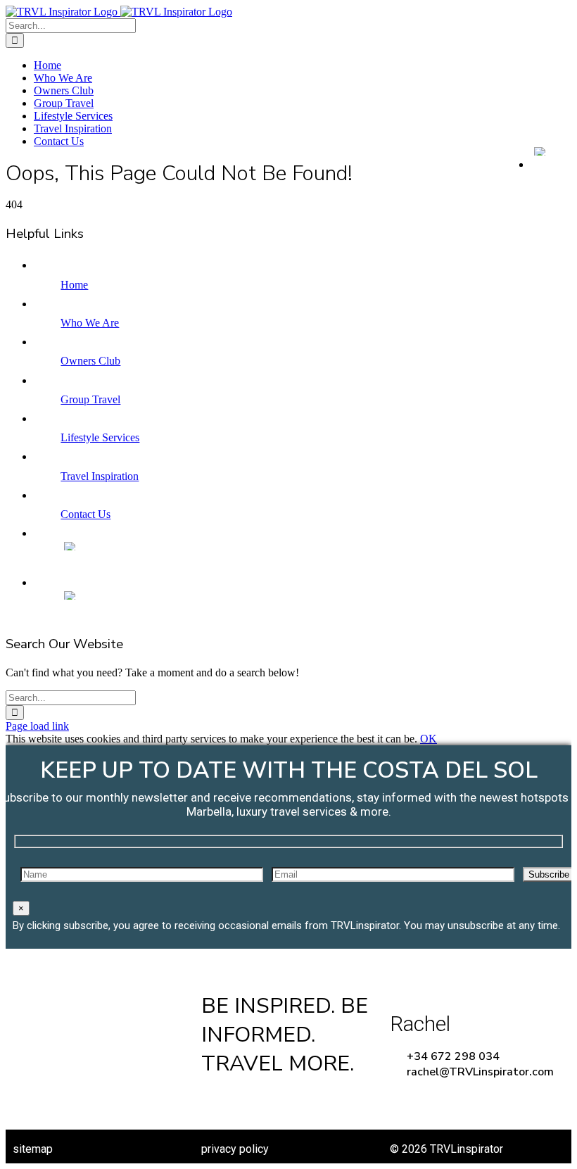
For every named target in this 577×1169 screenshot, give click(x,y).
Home (74, 285)
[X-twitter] (274, 1102)
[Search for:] (71, 25)
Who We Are (90, 323)
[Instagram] (330, 1102)
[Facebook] (218, 1102)
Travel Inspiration (100, 476)
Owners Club (90, 361)
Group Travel (90, 399)
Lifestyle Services (100, 437)
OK (428, 739)
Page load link (37, 726)
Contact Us (85, 514)
